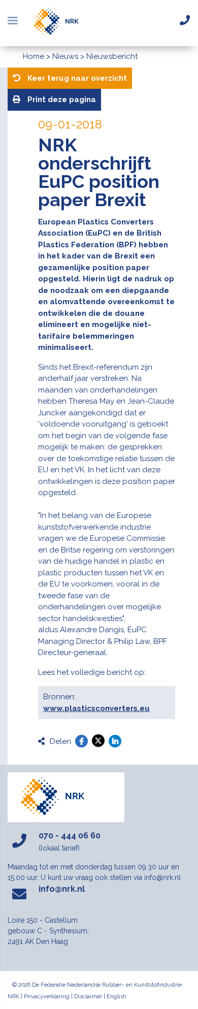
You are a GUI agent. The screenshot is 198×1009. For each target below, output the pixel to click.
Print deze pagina (60, 99)
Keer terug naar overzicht (76, 78)
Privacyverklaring (47, 996)
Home (33, 56)
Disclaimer (88, 996)
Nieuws (65, 56)
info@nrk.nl (62, 889)
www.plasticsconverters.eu (96, 708)
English (116, 996)
